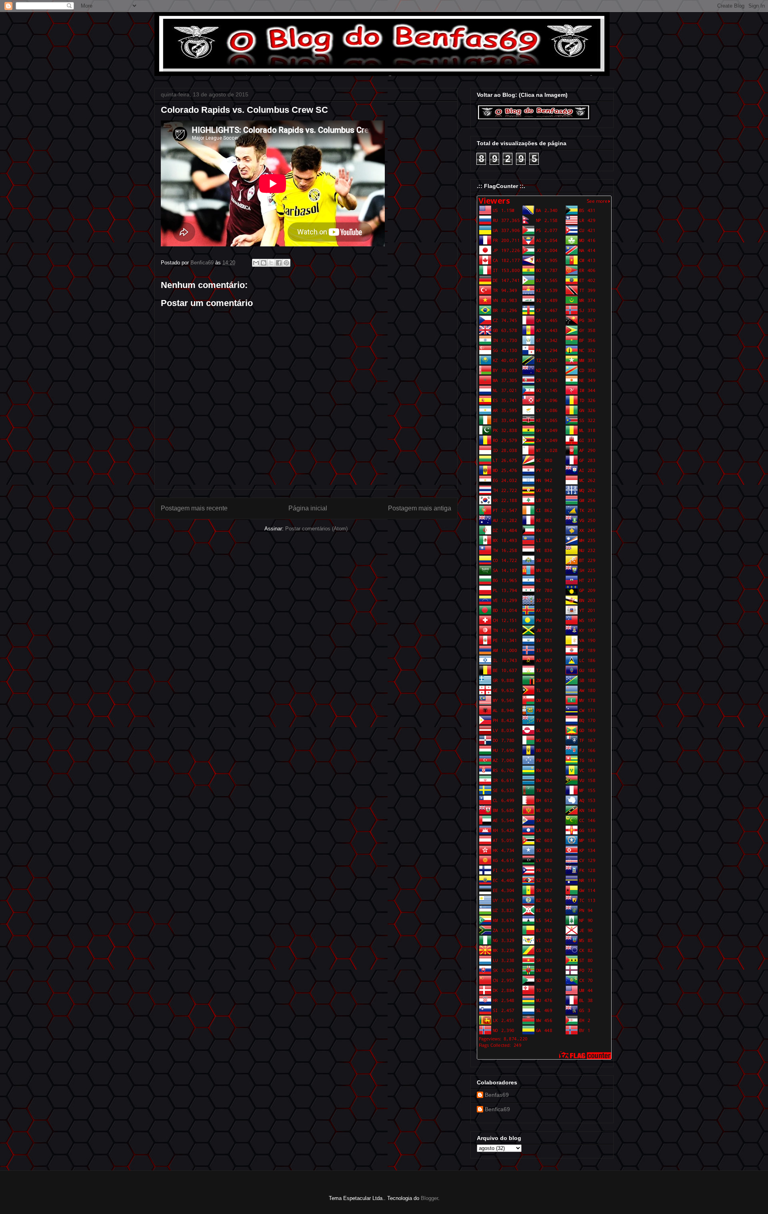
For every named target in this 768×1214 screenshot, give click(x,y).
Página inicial (307, 508)
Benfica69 (497, 1109)
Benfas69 (497, 1095)
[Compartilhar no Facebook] (279, 263)
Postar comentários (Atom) (316, 529)
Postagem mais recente (194, 508)
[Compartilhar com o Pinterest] (286, 263)
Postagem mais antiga (419, 508)
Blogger (429, 1198)
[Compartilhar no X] (271, 263)
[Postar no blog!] (264, 263)
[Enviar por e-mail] (256, 263)
